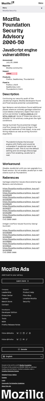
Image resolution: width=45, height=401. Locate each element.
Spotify (30, 333)
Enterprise (6, 315)
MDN (4, 322)
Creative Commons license (10, 371)
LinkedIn (23, 333)
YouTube (23, 339)
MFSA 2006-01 (27, 114)
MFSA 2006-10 (9, 116)
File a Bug (27, 295)
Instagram (20, 333)
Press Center (7, 295)
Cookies (4, 377)
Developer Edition (9, 312)
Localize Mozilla (30, 298)
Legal (3, 380)
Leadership (6, 292)
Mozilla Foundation (25, 365)
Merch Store (7, 302)
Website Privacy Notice (9, 375)
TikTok (26, 333)
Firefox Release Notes (11, 325)
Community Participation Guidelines (13, 383)
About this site (6, 386)
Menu (40, 3)
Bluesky (17, 333)
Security (26, 302)
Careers (5, 298)
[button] (22, 9)
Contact (5, 305)
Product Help (28, 292)
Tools (4, 318)
